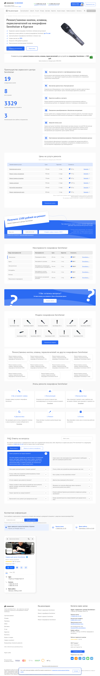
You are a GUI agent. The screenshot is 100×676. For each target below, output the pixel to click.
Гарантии (53, 11)
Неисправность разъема (41, 261)
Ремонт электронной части (16, 192)
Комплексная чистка (15, 169)
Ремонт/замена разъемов (16, 178)
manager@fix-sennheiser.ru (78, 628)
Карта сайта (7, 652)
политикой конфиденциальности (27, 235)
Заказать (86, 169)
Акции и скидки (61, 11)
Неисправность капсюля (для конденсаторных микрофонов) (43, 266)
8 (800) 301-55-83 (76, 620)
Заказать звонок (50, 300)
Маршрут (11, 567)
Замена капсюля (14, 183)
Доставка (47, 11)
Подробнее (50, 403)
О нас (36, 11)
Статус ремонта (91, 10)
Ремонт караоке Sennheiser (45, 616)
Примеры (7, 621)
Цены (31, 11)
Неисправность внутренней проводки (42, 277)
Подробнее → (85, 257)
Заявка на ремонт (70, 11)
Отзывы (42, 11)
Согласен (76, 671)
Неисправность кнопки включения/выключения (41, 272)
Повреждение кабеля (40, 257)
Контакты (79, 11)
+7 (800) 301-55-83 (40, 4)
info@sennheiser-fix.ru (77, 624)
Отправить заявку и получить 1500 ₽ (53, 232)
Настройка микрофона (15, 187)
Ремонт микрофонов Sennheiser (47, 619)
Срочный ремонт (24, 11)
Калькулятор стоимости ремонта (13, 643)
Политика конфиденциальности (50, 666)
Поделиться (72, 658)
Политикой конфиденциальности (39, 522)
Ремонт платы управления (16, 174)
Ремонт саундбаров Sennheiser (46, 613)
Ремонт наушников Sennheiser (46, 610)
